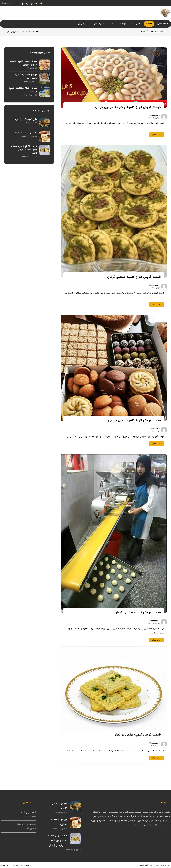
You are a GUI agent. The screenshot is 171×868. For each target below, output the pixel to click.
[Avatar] (164, 116)
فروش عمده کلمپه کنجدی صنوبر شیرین (23, 63)
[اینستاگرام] (32, 3)
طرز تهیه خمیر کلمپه (26, 119)
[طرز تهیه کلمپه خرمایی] (44, 136)
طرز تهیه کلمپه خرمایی (25, 132)
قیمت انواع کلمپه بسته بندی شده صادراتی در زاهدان (24, 150)
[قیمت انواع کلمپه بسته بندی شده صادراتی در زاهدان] (44, 150)
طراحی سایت (166, 865)
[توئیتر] (36, 3)
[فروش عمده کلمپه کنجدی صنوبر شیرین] (44, 65)
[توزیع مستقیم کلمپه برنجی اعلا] (44, 78)
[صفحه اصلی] (37, 31)
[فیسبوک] (41, 3)
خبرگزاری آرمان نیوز (15, 865)
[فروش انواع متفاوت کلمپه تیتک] (44, 91)
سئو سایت (156, 865)
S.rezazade (154, 115)
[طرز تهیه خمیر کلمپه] (44, 123)
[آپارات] (27, 3)
